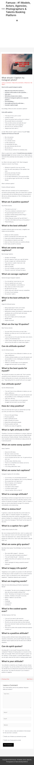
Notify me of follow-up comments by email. (15, 736)
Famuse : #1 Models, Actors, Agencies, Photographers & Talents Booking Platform (18, 9)
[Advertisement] (17, 35)
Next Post (30, 679)
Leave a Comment (6, 82)
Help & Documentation (18, 82)
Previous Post (5, 679)
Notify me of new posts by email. (12, 740)
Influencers (27, 82)
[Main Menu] (17, 21)
